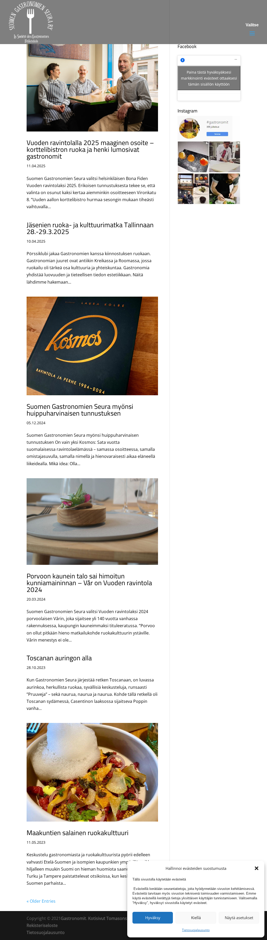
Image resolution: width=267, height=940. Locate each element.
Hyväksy (152, 917)
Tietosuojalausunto (196, 930)
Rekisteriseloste (42, 925)
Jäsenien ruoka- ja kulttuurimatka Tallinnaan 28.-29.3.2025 (90, 228)
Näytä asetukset (239, 917)
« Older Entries (41, 901)
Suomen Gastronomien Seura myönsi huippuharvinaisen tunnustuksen (80, 410)
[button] (256, 868)
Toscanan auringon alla (59, 657)
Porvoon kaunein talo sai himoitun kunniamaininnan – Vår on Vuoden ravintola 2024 (89, 583)
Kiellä (196, 917)
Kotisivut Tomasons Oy (110, 918)
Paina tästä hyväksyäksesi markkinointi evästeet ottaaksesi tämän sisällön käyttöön (209, 78)
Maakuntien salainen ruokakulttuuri (78, 832)
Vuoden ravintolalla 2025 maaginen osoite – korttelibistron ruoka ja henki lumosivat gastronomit (90, 149)
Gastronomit (73, 918)
